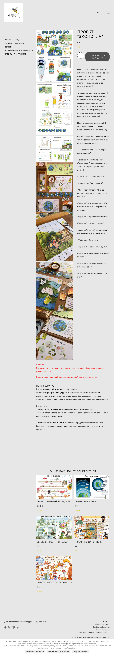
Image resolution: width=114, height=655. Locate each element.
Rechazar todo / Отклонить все (58, 652)
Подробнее (71, 648)
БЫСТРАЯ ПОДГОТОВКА (14, 43)
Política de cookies (103, 630)
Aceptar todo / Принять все (35, 652)
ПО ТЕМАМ (8, 47)
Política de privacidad (102, 624)
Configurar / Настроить (80, 652)
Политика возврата (102, 632)
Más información (90, 644)
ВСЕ (6, 36)
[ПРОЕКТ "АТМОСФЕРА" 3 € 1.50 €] (91, 487)
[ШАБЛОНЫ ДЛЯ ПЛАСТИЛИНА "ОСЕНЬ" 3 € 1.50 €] (54, 568)
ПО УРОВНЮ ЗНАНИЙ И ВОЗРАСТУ (18, 50)
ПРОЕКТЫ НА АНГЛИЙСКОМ (15, 54)
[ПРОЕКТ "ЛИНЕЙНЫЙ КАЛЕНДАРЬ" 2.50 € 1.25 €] (54, 487)
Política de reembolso (86, 632)
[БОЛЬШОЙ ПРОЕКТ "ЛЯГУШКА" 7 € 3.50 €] (54, 527)
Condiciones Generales (101, 627)
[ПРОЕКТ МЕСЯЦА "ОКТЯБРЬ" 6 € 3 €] (91, 527)
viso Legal (106, 621)
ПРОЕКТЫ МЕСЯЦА (12, 40)
